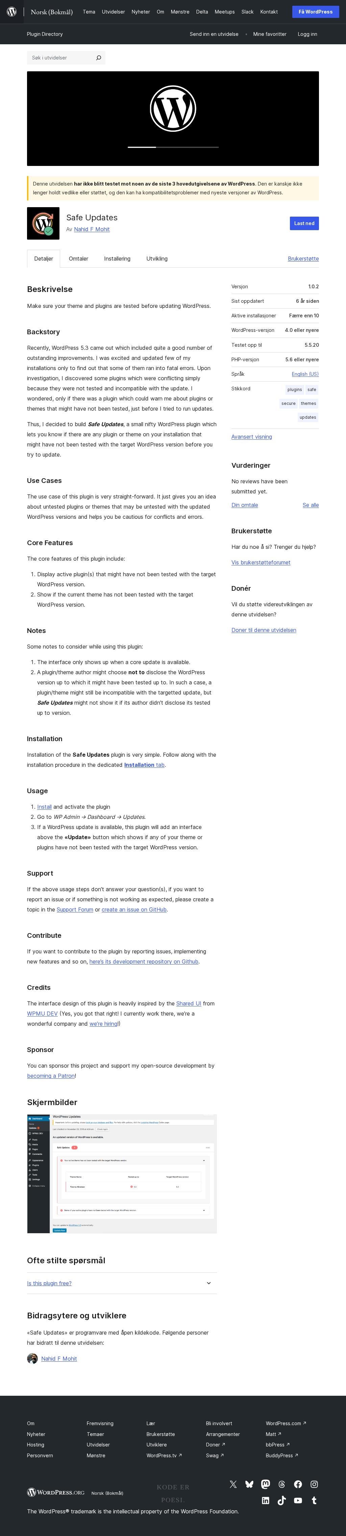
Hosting (35, 1444)
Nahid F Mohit (92, 229)
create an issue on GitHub (134, 909)
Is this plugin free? (49, 1283)
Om (30, 1423)
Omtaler (78, 258)
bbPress (278, 1444)
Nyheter (36, 1434)
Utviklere (157, 1444)
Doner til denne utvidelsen (263, 630)
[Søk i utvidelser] (98, 58)
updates (308, 417)
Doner (216, 1444)
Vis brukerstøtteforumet (261, 562)
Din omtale (244, 505)
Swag (215, 1455)
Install (44, 806)
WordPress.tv (164, 1455)
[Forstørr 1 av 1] (207, 1123)
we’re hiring (103, 1023)
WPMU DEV (42, 1013)
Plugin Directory (45, 34)
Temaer (95, 1434)
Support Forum (75, 909)
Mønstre (96, 1455)
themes (308, 403)
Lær (151, 1423)
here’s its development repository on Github (144, 961)
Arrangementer (223, 1434)
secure (288, 403)
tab (144, 764)
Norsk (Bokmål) (107, 1493)
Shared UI (188, 1003)
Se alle (311, 505)
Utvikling (157, 258)
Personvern (40, 1455)
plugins (295, 389)
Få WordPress (316, 12)
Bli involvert (219, 1423)
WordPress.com (286, 1423)
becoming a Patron (51, 1075)
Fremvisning (100, 1423)
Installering (117, 258)
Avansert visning (251, 436)
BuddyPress (282, 1455)
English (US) (305, 374)
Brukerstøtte (303, 258)
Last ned (304, 223)
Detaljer (43, 258)
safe (311, 389)
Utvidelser (98, 1444)
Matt (274, 1434)
